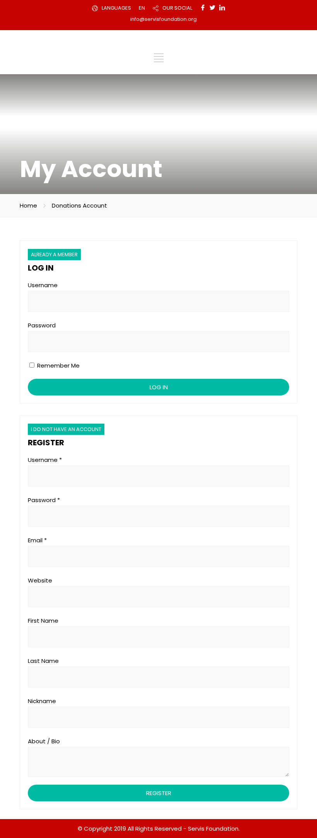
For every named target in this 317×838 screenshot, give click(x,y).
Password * (44, 500)
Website (40, 580)
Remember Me (58, 365)
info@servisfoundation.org (163, 19)
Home (28, 205)
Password (42, 325)
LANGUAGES (116, 8)
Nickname (42, 701)
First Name (43, 621)
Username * (45, 460)
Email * (37, 540)
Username (43, 285)
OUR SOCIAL (177, 8)
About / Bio (44, 741)
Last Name (43, 661)
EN (142, 8)
